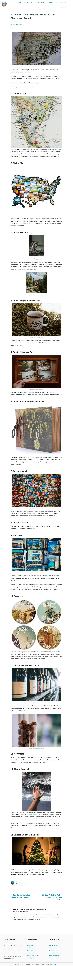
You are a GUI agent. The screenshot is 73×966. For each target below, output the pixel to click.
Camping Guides (31, 958)
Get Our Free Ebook (55, 953)
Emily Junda (14, 21)
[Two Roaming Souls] (8, 4)
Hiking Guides (31, 953)
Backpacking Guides (33, 955)
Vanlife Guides (31, 948)
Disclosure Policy (54, 958)
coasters (58, 652)
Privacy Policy (53, 948)
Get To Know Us (54, 945)
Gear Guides (13, 24)
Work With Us (53, 950)
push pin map (57, 149)
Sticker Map (14, 218)
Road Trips (30, 950)
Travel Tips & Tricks (19, 24)
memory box (24, 392)
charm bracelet (33, 814)
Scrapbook (50, 457)
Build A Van (30, 945)
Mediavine (55, 964)
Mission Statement (54, 955)
